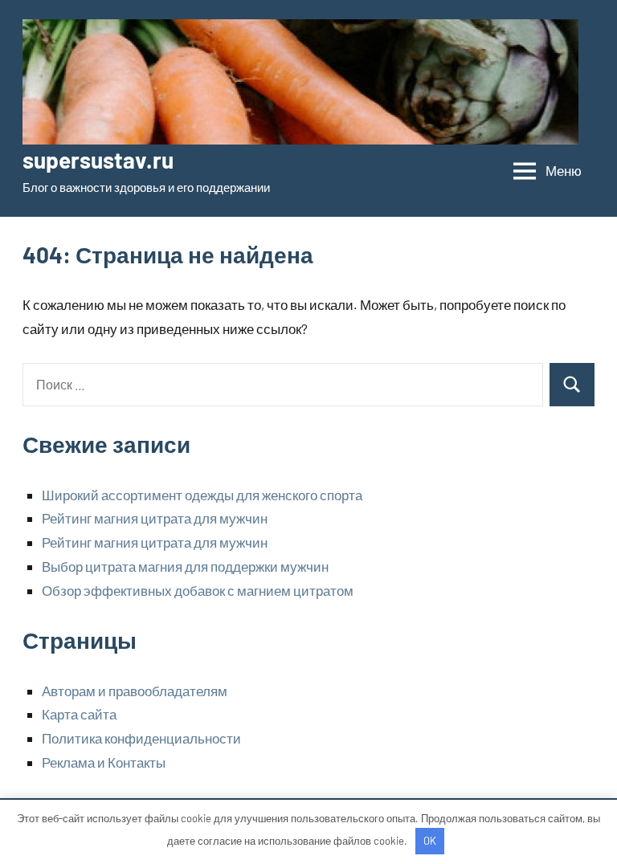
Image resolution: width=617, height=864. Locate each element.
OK (429, 840)
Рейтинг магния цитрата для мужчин (155, 518)
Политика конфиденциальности (141, 738)
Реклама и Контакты (103, 762)
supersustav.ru (98, 159)
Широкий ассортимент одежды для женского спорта (202, 495)
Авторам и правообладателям (134, 691)
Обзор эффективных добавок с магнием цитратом (197, 590)
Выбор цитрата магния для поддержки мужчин (185, 566)
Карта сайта (79, 714)
